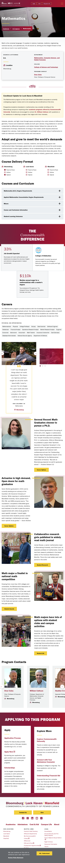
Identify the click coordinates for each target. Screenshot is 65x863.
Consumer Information (50, 844)
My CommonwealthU (30, 836)
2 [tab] (42, 365)
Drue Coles (38, 75)
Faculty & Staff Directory (31, 831)
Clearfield (6, 838)
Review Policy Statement (15, 857)
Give (42, 812)
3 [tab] (45, 365)
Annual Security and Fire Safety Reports (51, 834)
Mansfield (6, 836)
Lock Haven (6, 833)
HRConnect (27, 841)
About (56, 824)
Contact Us (23, 812)
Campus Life (46, 824)
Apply (34, 3)
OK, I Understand (44, 853)
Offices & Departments (30, 833)
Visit (39, 3)
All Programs (16, 28)
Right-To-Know (48, 842)
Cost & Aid (34, 824)
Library (26, 838)
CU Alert (26, 848)
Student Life (40, 653)
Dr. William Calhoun (41, 112)
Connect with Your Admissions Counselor (46, 761)
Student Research (42, 565)
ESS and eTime (28, 843)
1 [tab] (40, 365)
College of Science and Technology (46, 67)
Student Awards (9, 609)
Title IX (46, 846)
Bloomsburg (20, 409)
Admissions (23, 824)
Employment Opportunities (31, 845)
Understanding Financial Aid (48, 775)
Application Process (12, 738)
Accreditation (48, 831)
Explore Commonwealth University (47, 740)
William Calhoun (36, 691)
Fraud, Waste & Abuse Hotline (52, 838)
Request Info (47, 3)
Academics (6, 28)
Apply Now (8, 752)
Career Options (41, 470)
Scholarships (9, 768)
